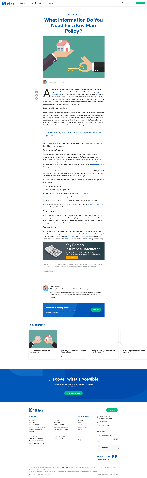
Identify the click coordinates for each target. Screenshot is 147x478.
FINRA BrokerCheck (104, 459)
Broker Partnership (82, 425)
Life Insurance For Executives (37, 427)
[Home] (36, 411)
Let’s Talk (96, 309)
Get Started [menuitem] (140, 3)
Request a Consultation (73, 393)
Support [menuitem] (119, 3)
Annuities (56, 432)
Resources (81, 434)
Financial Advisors (82, 427)
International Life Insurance (61, 427)
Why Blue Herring (83, 417)
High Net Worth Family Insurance (62, 439)
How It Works (81, 420)
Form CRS (47, 474)
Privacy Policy (32, 474)
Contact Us (112, 410)
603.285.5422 (103, 422)
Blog (79, 440)
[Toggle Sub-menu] (27, 3)
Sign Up (109, 439)
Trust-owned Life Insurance (36, 438)
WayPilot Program (69, 236)
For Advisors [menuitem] (129, 3)
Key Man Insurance (73, 14)
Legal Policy (40, 474)
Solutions (32, 417)
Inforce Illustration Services (36, 443)
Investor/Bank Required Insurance (35, 430)
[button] (118, 345)
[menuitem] (26, 3)
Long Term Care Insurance (61, 429)
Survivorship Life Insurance (36, 441)
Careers (79, 429)
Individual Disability (59, 424)
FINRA (63, 467)
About (79, 422)
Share (36, 89)
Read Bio (52, 297)
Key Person (32, 422)
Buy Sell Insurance (34, 424)
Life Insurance (57, 422)
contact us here (89, 236)
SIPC (67, 467)
